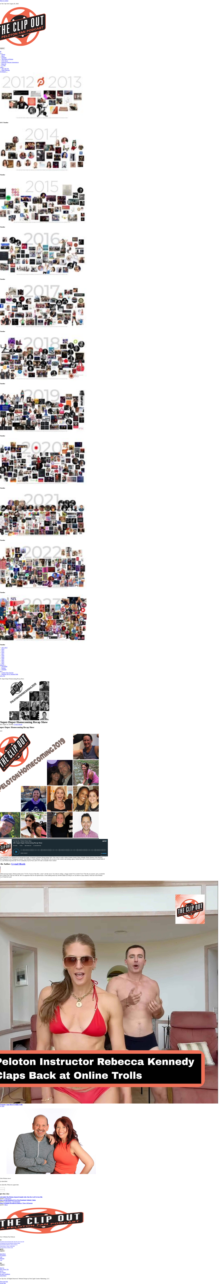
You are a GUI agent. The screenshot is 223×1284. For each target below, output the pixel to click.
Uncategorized (16, 1201)
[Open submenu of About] (2, 671)
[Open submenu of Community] (5, 665)
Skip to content (4, 0)
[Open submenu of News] (2, 53)
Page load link (4, 1281)
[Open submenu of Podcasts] (3, 67)
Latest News (7, 1198)
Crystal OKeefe (18, 724)
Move (6, 1205)
